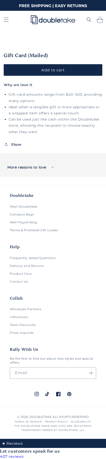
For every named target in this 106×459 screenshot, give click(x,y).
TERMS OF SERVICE (28, 421)
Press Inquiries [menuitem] (22, 333)
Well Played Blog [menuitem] (23, 222)
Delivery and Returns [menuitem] (27, 266)
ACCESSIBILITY (81, 421)
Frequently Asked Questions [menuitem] (33, 258)
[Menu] (6, 19)
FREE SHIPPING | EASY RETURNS (53, 5)
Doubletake (41, 417)
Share (16, 144)
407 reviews (12, 456)
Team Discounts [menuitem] (23, 325)
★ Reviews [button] (12, 443)
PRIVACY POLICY (56, 421)
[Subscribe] (90, 373)
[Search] (89, 19)
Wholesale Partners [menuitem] (25, 309)
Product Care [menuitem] (21, 273)
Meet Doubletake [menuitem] (23, 206)
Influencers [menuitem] (19, 317)
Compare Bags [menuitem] (22, 214)
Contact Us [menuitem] (19, 281)
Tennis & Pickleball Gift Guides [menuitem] (34, 230)
